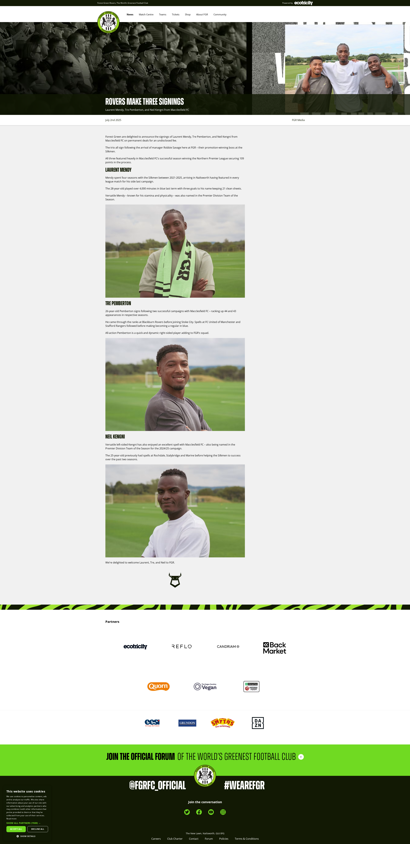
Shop (188, 14)
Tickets (175, 14)
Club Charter (175, 838)
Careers (156, 838)
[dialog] (27, 813)
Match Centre (146, 14)
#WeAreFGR (244, 786)
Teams (162, 14)
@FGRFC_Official (157, 786)
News (130, 14)
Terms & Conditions (247, 838)
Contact (193, 838)
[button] (27, 823)
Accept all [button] (16, 829)
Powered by (287, 3)
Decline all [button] (37, 829)
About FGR (202, 14)
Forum (209, 838)
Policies (223, 838)
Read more (11, 818)
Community (219, 14)
